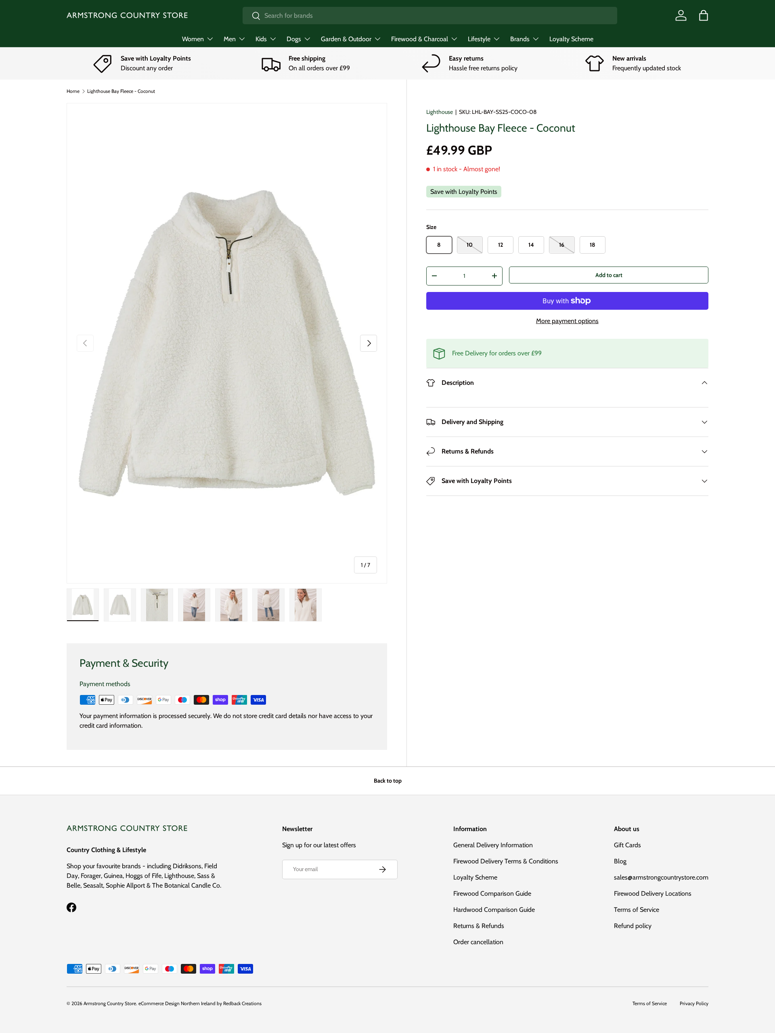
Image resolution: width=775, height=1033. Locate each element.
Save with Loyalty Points (463, 191)
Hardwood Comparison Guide (494, 909)
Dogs (294, 39)
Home (73, 91)
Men (230, 39)
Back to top (388, 780)
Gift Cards (627, 845)
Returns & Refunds (478, 926)
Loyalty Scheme (571, 39)
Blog (620, 861)
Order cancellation (478, 942)
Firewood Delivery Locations (652, 893)
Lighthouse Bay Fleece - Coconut (121, 91)
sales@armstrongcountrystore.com (661, 877)
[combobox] (430, 15)
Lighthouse (439, 111)
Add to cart (608, 274)
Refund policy (632, 926)
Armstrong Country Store (110, 1003)
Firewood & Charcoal (419, 39)
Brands (520, 39)
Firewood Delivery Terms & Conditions (505, 861)
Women (193, 39)
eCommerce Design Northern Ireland (177, 1003)
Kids (261, 39)
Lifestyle (479, 39)
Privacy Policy (694, 1003)
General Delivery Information (493, 845)
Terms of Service (636, 909)
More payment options (567, 321)
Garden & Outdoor (346, 39)
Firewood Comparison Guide (492, 893)
